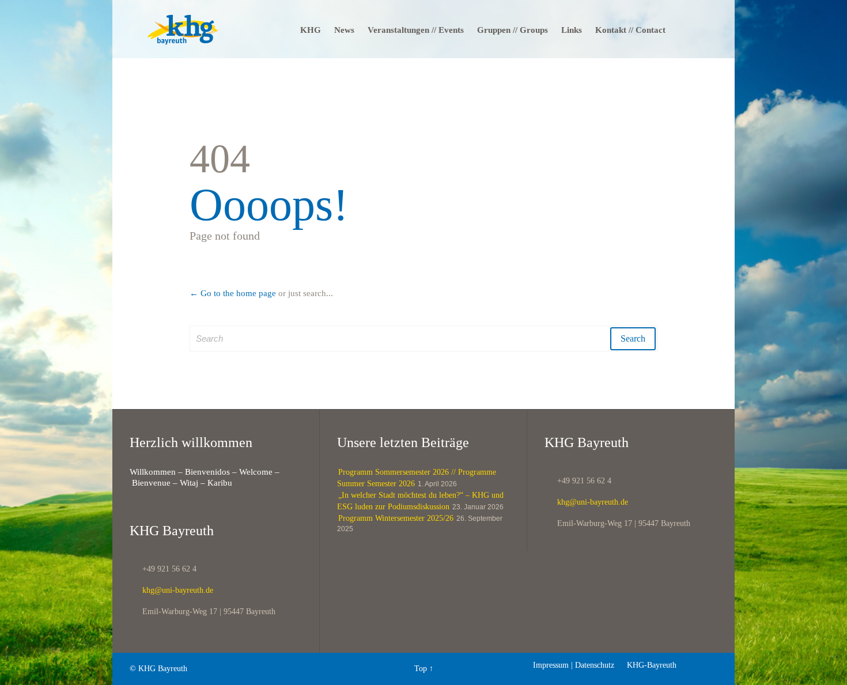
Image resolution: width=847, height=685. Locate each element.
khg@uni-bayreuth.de (171, 590)
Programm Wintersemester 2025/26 (395, 518)
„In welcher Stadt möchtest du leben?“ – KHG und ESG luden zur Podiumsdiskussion (420, 501)
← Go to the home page (233, 293)
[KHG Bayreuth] (183, 29)
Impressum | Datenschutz (573, 665)
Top (420, 668)
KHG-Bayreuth (646, 665)
